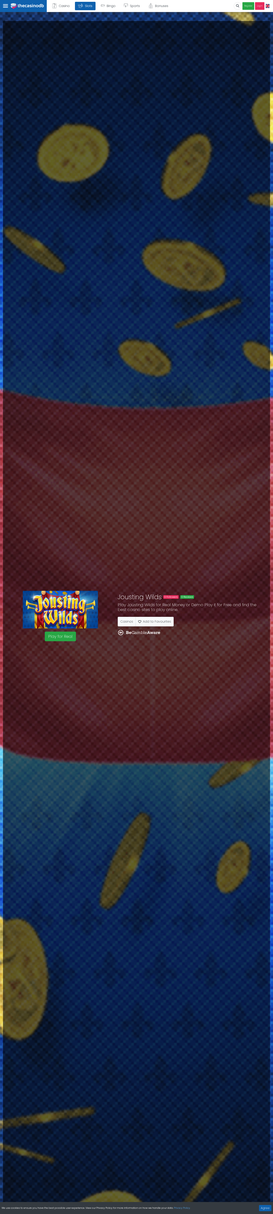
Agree (265, 1208)
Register (248, 5)
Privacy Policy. (182, 1208)
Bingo (111, 6)
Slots (88, 6)
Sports (135, 6)
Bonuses (161, 6)
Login (260, 5)
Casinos (126, 621)
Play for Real (60, 636)
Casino (64, 6)
